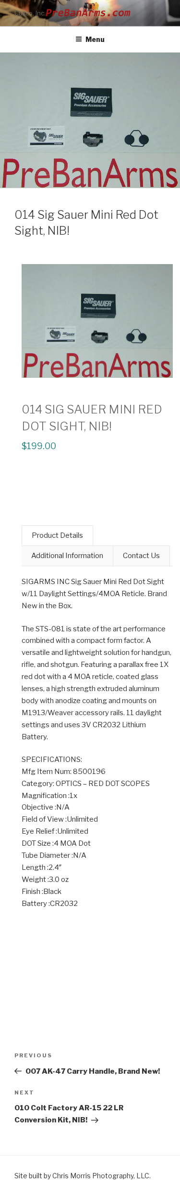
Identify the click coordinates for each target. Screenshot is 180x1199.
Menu (95, 39)
